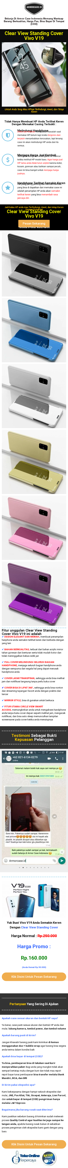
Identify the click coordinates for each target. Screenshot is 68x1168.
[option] (34, 808)
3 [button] (27, 867)
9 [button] (48, 867)
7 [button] (41, 867)
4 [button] (30, 867)
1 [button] (19, 867)
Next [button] (61, 808)
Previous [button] (7, 808)
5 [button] (34, 867)
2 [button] (23, 867)
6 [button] (38, 867)
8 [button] (45, 867)
